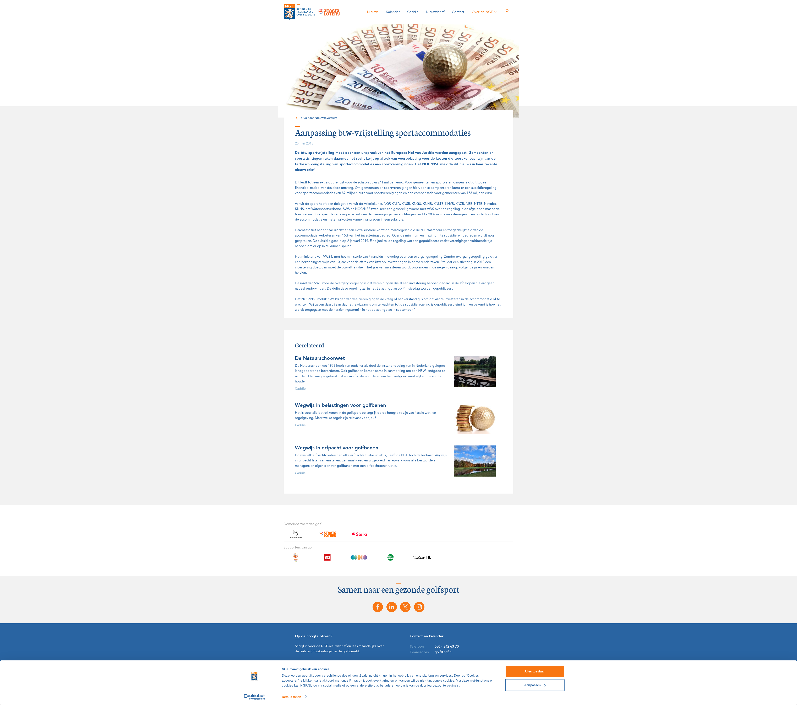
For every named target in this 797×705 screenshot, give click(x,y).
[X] (405, 607)
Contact (458, 12)
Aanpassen (532, 685)
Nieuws (372, 12)
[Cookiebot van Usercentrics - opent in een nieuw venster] (254, 697)
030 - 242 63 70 (447, 646)
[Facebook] (377, 607)
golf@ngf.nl (443, 652)
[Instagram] (419, 607)
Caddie (412, 12)
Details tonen (291, 697)
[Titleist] (422, 560)
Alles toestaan (534, 671)
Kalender (393, 12)
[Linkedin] (391, 607)
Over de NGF (482, 12)
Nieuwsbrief (435, 12)
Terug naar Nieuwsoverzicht (318, 118)
